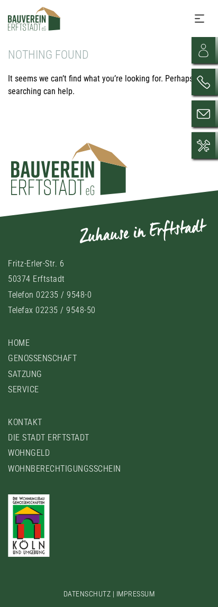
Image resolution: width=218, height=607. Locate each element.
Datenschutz (87, 594)
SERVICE (23, 389)
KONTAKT (25, 422)
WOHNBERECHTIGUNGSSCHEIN (64, 469)
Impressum (135, 594)
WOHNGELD (29, 453)
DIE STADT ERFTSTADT (48, 438)
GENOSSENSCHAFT (42, 358)
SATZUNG (25, 374)
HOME (19, 343)
